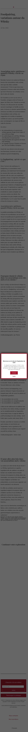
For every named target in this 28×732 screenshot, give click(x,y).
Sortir (14, 376)
